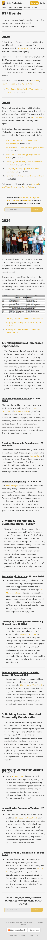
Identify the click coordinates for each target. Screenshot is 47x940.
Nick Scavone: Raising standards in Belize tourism (25, 175)
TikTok (9, 200)
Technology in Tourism (14, 576)
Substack (35, 80)
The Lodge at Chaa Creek (31, 685)
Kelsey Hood (17, 776)
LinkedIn (27, 200)
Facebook (23, 197)
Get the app (34, 930)
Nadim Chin (35, 456)
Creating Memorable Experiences (20, 443)
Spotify (14, 83)
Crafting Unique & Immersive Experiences (24, 318)
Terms (32, 922)
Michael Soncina (21, 411)
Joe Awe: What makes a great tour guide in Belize (25, 147)
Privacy (26, 922)
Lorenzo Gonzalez (28, 634)
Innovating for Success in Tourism (20, 808)
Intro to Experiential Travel (16, 398)
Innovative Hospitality (14, 481)
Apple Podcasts (28, 83)
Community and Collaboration (18, 852)
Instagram (34, 197)
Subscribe (34, 3)
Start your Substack (17, 930)
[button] (3, 7)
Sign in (42, 3)
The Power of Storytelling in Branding (22, 769)
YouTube (6, 83)
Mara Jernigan (12, 485)
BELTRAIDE (23, 48)
